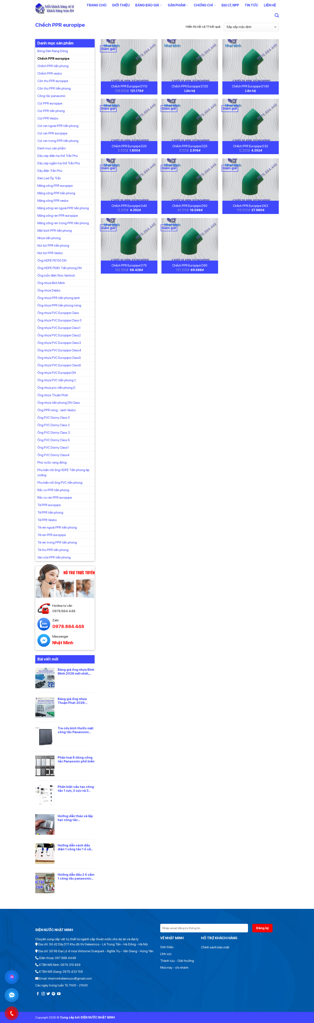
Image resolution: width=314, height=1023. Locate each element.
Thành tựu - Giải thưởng (177, 961)
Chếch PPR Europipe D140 (250, 86)
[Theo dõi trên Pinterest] (53, 994)
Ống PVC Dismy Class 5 (53, 440)
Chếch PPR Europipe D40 (129, 206)
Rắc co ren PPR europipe (54, 497)
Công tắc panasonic (51, 96)
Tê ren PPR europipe (51, 535)
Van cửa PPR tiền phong (54, 557)
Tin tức (251, 5)
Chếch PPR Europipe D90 (189, 265)
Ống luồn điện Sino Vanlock (56, 275)
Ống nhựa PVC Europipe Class (58, 313)
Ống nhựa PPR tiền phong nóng (59, 305)
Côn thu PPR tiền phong (54, 88)
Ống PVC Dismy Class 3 (53, 432)
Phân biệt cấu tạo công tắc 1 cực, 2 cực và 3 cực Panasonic (76, 788)
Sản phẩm (176, 5)
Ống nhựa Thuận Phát (52, 395)
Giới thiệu (121, 5)
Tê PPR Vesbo (47, 520)
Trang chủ (96, 5)
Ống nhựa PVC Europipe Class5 (59, 358)
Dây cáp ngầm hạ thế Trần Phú (58, 163)
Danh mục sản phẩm (51, 148)
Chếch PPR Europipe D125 (190, 86)
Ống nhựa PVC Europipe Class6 (59, 365)
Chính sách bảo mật (215, 947)
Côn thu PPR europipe (52, 81)
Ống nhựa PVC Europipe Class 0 (59, 320)
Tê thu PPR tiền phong (53, 550)
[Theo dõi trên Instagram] (43, 994)
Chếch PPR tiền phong (53, 66)
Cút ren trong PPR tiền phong (57, 141)
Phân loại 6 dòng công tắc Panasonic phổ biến (76, 759)
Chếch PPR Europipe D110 (129, 86)
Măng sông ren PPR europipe (57, 215)
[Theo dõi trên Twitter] (48, 994)
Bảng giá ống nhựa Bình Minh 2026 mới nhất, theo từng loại (76, 671)
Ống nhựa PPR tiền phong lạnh (58, 298)
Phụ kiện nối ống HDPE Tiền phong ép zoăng (63, 472)
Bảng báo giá (147, 5)
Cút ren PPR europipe (52, 133)
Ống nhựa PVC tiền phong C (56, 380)
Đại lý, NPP (230, 5)
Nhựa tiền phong (49, 238)
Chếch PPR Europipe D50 (189, 206)
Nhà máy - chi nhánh (174, 968)
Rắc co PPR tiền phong (53, 490)
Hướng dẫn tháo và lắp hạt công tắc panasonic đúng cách (75, 818)
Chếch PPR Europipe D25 (189, 146)
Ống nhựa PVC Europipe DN (56, 372)
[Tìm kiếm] (277, 15)
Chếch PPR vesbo (49, 73)
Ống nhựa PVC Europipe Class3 (59, 343)
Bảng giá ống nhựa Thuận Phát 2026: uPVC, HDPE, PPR (72, 701)
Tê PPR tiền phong (50, 512)
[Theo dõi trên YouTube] (58, 994)
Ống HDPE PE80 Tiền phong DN (59, 268)
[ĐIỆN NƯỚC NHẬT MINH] (54, 8)
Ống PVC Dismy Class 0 (53, 417)
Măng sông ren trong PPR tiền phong (63, 223)
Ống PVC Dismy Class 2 (53, 425)
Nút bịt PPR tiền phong (53, 245)
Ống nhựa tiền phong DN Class (58, 402)
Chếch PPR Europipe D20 (129, 146)
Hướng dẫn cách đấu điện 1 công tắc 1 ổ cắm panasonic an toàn (76, 847)
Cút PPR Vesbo (47, 118)
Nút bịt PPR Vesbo (50, 253)
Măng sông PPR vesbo (53, 200)
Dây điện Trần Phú (49, 170)
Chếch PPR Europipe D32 (250, 146)
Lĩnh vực (166, 954)
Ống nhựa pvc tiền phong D (56, 387)
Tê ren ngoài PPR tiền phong (57, 527)
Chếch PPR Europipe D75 (129, 265)
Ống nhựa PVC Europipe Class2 (59, 335)
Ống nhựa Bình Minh (51, 283)
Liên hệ (270, 5)
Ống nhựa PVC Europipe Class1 (59, 328)
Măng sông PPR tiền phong (56, 193)
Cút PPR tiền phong (51, 111)
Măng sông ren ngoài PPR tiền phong (63, 208)
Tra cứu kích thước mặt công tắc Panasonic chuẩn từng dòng (76, 730)
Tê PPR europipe (49, 505)
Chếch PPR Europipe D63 (250, 206)
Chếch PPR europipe (53, 58)
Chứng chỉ (203, 5)
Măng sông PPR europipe (55, 185)
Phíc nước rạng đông (52, 462)
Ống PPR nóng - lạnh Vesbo (56, 410)
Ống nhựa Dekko (48, 290)
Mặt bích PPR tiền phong (54, 230)
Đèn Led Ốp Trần (49, 178)
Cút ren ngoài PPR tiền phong (57, 126)
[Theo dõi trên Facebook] (38, 994)
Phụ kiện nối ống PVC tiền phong (59, 482)
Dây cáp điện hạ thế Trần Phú (57, 156)
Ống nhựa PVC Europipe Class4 (59, 350)
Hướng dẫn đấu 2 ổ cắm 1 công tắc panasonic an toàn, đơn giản (76, 876)
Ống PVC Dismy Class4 (53, 455)
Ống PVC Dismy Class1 (53, 447)
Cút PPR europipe (49, 103)
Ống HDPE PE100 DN (51, 260)
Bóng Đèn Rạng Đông (52, 51)
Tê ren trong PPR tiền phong (57, 542)
